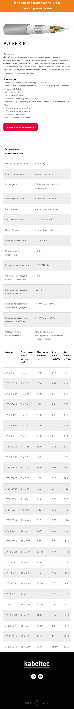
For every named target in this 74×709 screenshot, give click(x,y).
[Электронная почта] (40, 678)
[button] (20, 127)
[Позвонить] (33, 678)
